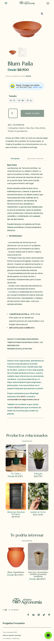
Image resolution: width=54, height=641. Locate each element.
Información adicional (35, 158)
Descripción (15, 158)
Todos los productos (17, 131)
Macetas (30, 128)
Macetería (40, 128)
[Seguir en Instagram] (39, 615)
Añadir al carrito (32, 113)
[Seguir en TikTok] (44, 615)
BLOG (17, 407)
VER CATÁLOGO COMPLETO (21, 327)
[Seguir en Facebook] (28, 615)
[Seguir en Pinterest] (49, 615)
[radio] (12, 100)
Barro (22, 128)
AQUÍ (23, 396)
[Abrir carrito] (48, 3)
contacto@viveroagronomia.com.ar (23, 399)
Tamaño (13, 96)
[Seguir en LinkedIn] (33, 615)
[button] (42, 13)
